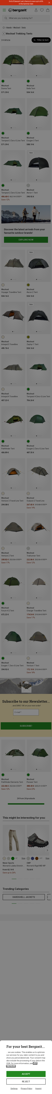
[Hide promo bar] (49, 2)
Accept (26, 1074)
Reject (26, 1081)
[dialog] (26, 1067)
